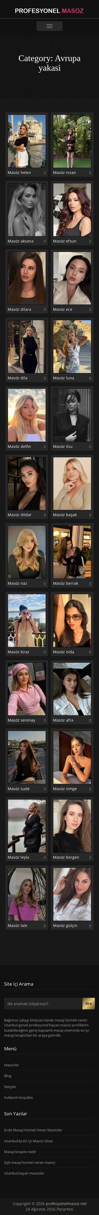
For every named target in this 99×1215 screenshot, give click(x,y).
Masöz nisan (64, 172)
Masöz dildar (20, 514)
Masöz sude (19, 788)
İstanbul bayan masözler (24, 1173)
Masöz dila (18, 377)
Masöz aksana (21, 241)
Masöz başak (65, 514)
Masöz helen (19, 172)
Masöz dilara (19, 309)
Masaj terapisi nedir (20, 1151)
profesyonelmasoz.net (66, 1203)
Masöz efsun (64, 241)
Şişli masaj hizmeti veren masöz (29, 1162)
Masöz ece (62, 309)
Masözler (11, 1064)
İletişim (10, 1086)
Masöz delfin (19, 446)
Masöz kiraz (18, 651)
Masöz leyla (18, 857)
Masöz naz (17, 583)
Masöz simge (65, 788)
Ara (89, 1003)
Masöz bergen (66, 857)
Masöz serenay (21, 720)
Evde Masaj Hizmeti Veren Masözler (33, 1129)
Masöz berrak (65, 583)
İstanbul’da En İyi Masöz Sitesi (28, 1140)
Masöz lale (17, 925)
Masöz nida (63, 651)
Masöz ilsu (63, 446)
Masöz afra (63, 720)
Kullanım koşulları (18, 1097)
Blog (7, 1075)
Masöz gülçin (65, 925)
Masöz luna (63, 377)
